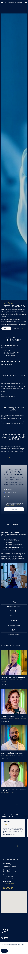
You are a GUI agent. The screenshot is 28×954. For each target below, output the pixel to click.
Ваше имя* (6, 496)
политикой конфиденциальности (13, 505)
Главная (3, 6)
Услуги (8, 6)
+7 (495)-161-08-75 (8, 878)
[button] (6, 328)
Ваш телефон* (7, 489)
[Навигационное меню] (26, 2)
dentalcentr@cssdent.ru (9, 883)
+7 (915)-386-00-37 (8, 876)
